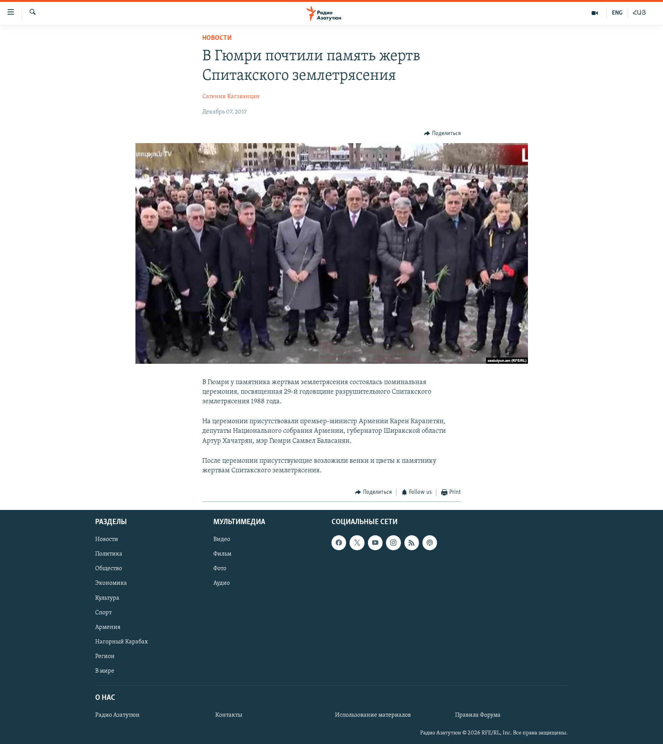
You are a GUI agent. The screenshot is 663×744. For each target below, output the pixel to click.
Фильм (222, 554)
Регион (105, 656)
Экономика (111, 583)
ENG (617, 13)
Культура (107, 598)
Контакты (228, 715)
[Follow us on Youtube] (375, 542)
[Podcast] (429, 542)
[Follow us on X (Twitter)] (357, 542)
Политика (108, 554)
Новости (217, 38)
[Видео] (595, 13)
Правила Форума (478, 715)
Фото (219, 569)
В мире (104, 671)
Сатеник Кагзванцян (231, 97)
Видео (221, 539)
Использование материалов (373, 715)
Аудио (221, 583)
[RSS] (411, 542)
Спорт (103, 612)
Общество (108, 569)
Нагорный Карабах (121, 641)
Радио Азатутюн (117, 715)
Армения (107, 627)
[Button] (442, 134)
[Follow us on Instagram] (393, 542)
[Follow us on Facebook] (339, 542)
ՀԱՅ (639, 13)
